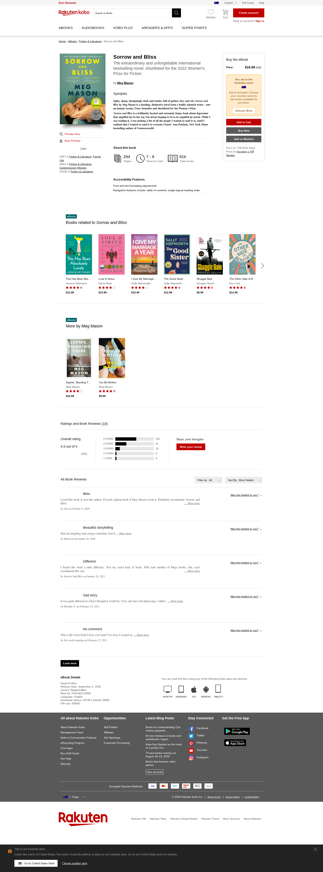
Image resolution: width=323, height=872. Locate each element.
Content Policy (251, 797)
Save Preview (72, 140)
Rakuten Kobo (74, 12)
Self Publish (111, 727)
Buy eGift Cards (70, 753)
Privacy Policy (232, 797)
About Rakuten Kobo (73, 727)
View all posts (155, 772)
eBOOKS (66, 28)
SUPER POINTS (195, 28)
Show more (192, 503)
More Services (231, 818)
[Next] (262, 266)
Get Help (66, 758)
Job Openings (112, 737)
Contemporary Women (73, 167)
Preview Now (72, 134)
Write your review (191, 446)
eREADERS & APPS (158, 28)
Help (261, 2)
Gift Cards (248, 2)
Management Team (72, 732)
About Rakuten (252, 818)
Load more (70, 663)
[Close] (315, 849)
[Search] (176, 12)
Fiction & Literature (80, 156)
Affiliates (109, 732)
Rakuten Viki (138, 818)
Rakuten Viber (158, 818)
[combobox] (208, 480)
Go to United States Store (39, 863)
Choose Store (244, 110)
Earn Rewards (67, 2)
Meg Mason (125, 83)
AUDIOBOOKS (93, 28)
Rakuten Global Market (184, 818)
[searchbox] (137, 12)
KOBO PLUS (123, 28)
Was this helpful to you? (244, 495)
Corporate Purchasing (117, 742)
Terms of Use (214, 797)
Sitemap (65, 763)
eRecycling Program (72, 742)
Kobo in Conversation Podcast (78, 737)
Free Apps (67, 748)
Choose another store (74, 863)
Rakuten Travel (210, 818)
